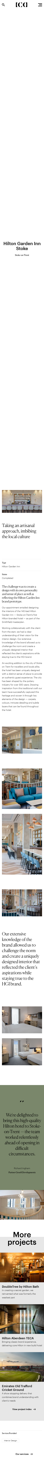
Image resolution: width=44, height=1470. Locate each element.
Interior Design (10, 1440)
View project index (22, 1409)
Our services (22, 1454)
